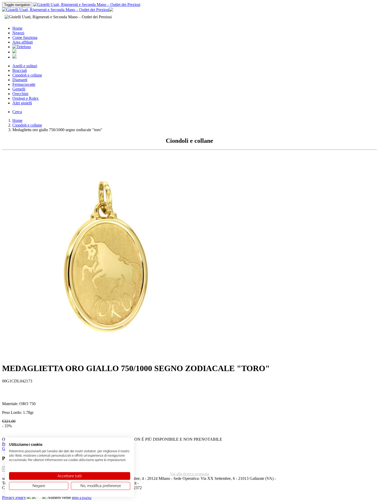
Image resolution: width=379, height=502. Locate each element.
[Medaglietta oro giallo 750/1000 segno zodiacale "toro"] (105, 357)
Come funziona (24, 37)
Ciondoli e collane (27, 75)
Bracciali (19, 70)
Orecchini (20, 93)
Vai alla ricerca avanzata (189, 474)
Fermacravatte (23, 84)
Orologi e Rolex (25, 98)
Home (17, 28)
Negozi (18, 33)
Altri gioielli (22, 103)
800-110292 (82, 497)
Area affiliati (22, 42)
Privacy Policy (14, 497)
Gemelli (18, 89)
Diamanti (19, 80)
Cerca (17, 112)
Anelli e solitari (24, 66)
